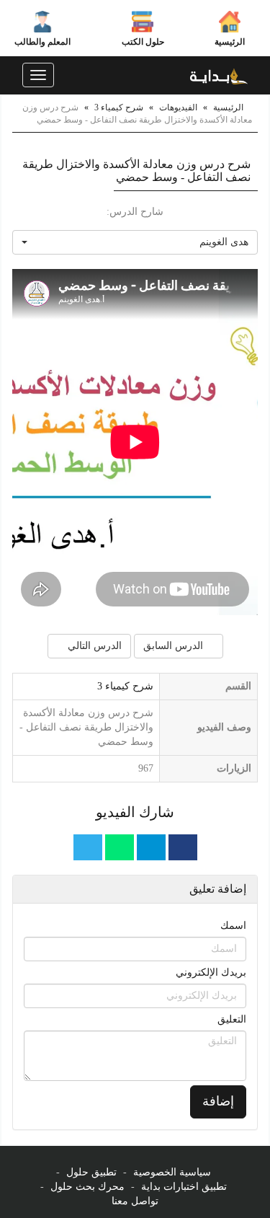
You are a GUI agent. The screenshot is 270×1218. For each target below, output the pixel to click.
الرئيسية (230, 42)
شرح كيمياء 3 (118, 107)
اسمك (233, 925)
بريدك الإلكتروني (211, 972)
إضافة (218, 1101)
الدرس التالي (93, 645)
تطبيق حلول (91, 1172)
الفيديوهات (178, 107)
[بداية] (218, 75)
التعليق (231, 1019)
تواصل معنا (135, 1201)
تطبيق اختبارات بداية (184, 1186)
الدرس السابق (174, 645)
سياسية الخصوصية (172, 1172)
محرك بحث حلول (87, 1186)
